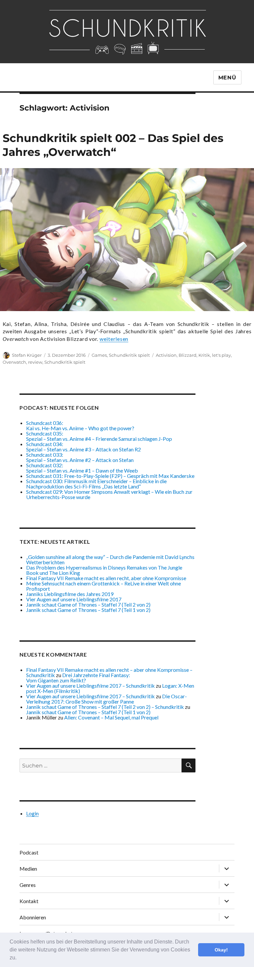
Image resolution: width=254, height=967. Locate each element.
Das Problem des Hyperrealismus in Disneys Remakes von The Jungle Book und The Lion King (104, 570)
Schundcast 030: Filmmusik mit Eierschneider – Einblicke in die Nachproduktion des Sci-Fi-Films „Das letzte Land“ (96, 483)
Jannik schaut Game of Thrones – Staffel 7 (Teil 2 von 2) (88, 604)
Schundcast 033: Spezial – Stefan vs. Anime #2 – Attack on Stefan (80, 457)
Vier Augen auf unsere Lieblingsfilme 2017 (73, 599)
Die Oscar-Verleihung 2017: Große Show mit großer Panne (106, 699)
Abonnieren (33, 917)
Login (32, 813)
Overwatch (14, 362)
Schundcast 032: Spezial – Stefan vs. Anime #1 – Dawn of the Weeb (82, 468)
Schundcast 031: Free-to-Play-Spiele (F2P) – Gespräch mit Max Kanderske (110, 476)
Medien (28, 868)
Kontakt (29, 901)
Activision (166, 355)
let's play (221, 355)
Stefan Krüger (27, 355)
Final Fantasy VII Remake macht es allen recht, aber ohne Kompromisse (106, 578)
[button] (19, 958)
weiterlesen (114, 339)
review (35, 362)
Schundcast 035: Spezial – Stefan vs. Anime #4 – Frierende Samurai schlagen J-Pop (99, 436)
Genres (28, 885)
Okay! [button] (221, 949)
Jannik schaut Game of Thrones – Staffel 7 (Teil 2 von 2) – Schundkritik (105, 707)
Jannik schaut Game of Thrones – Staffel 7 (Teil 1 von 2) (88, 610)
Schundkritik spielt (129, 355)
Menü (227, 77)
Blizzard (187, 355)
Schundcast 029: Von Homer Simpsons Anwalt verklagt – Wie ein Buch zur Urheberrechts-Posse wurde (109, 494)
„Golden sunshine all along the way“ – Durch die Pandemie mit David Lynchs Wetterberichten (110, 559)
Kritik (204, 355)
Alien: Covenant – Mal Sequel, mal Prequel (111, 717)
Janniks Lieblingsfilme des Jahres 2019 (69, 594)
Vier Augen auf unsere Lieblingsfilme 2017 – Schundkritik (90, 685)
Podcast (29, 852)
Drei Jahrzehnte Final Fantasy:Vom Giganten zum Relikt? (78, 677)
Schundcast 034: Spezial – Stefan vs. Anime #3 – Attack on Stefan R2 (83, 446)
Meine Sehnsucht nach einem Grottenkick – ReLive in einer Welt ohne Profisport (103, 586)
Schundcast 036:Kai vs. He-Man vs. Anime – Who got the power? (80, 425)
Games (99, 355)
